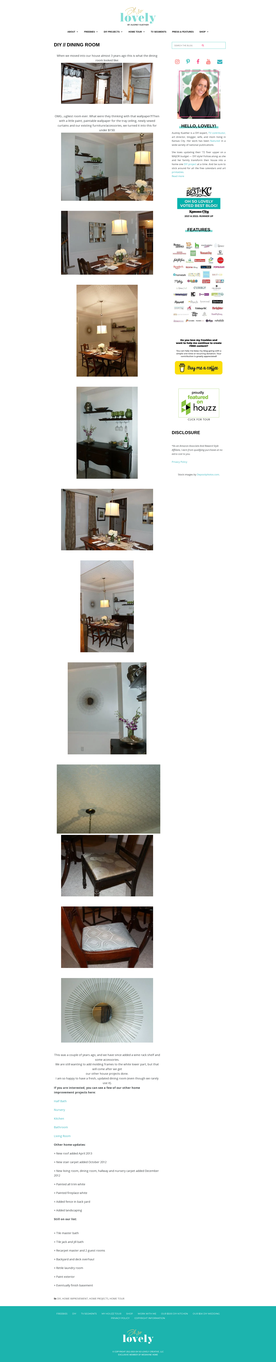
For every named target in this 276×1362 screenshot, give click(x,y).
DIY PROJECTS (112, 32)
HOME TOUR (135, 32)
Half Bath (60, 1101)
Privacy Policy (179, 461)
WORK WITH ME (147, 1313)
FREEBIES (89, 32)
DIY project (190, 164)
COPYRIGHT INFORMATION (149, 1318)
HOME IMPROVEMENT (75, 1298)
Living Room (62, 1136)
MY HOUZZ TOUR (111, 1313)
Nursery (59, 1110)
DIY (59, 1298)
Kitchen (59, 1118)
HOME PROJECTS (98, 1298)
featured (215, 140)
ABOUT (71, 32)
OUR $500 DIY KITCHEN (174, 1313)
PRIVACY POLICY (120, 1318)
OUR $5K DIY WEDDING (206, 1313)
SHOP (202, 32)
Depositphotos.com (208, 474)
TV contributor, (217, 133)
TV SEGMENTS (158, 32)
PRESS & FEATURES (183, 32)
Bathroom (61, 1127)
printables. (178, 172)
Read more (178, 176)
